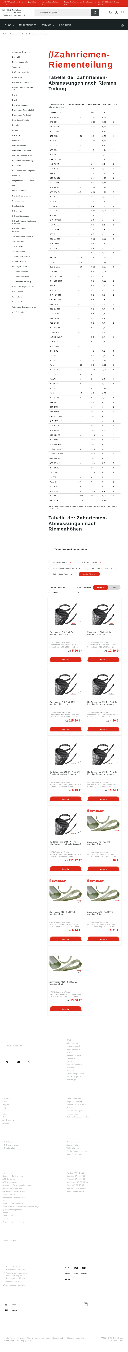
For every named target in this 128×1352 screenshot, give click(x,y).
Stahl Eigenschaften (21, 256)
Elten (4, 1114)
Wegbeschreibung (74, 1102)
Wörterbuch (17, 302)
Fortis (5, 1102)
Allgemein (6, 1123)
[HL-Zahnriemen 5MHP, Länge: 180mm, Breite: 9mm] (66, 753)
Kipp (4, 1108)
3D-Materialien (8, 1148)
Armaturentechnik (74, 1064)
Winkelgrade (17, 292)
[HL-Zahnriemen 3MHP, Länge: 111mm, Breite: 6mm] (103, 683)
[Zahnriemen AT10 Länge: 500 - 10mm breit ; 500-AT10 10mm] (66, 963)
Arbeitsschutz (72, 1043)
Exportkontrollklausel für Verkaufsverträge (20, 1206)
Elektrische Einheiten (21, 120)
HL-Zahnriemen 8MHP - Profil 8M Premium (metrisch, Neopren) (102, 773)
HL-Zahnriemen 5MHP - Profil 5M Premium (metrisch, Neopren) (65, 773)
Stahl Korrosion (19, 262)
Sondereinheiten (19, 251)
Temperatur (17, 67)
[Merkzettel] (123, 12)
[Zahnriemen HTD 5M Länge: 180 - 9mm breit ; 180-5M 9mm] (66, 614)
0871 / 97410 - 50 (14, 1046)
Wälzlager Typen (19, 266)
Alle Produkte (8, 1120)
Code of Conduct (9, 1216)
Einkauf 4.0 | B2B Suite (76, 1105)
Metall (15, 186)
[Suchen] (95, 12)
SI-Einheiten (17, 246)
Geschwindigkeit (19, 145)
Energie (15, 125)
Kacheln (100, 587)
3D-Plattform (8, 1142)
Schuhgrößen (18, 241)
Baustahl (16, 57)
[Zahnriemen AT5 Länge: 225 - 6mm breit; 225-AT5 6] (103, 893)
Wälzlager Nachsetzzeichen (24, 307)
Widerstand (17, 297)
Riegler (5, 1105)
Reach (5, 1213)
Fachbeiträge (72, 1114)
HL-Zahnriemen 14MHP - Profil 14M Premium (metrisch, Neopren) (65, 843)
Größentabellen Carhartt (23, 155)
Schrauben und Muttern (22, 236)
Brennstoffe (17, 77)
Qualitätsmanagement (12, 1210)
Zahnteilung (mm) (61, 574)
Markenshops (11, 1094)
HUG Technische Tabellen (77, 1117)
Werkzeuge (71, 1080)
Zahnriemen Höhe (20, 272)
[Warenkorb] (111, 12)
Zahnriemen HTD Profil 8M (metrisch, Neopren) (99, 633)
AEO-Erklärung (9, 1219)
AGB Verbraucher (10, 1182)
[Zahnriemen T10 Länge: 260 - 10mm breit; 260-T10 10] (66, 893)
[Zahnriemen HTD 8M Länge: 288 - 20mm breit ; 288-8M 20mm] (103, 614)
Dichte (15, 95)
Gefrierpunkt (17, 140)
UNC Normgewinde (20, 72)
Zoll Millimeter (18, 312)
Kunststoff (16, 166)
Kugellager (71, 1058)
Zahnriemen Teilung (21, 282)
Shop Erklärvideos (74, 1154)
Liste (114, 587)
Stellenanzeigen (9, 1241)
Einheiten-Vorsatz (20, 105)
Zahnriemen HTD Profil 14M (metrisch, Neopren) (62, 703)
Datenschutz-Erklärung (12, 1188)
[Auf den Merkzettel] (79, 622)
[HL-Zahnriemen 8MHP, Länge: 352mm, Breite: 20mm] (103, 753)
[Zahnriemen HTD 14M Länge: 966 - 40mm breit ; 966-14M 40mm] (66, 683)
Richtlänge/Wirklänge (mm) (65, 568)
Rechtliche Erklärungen (12, 1176)
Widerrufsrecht (72, 1148)
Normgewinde (18, 201)
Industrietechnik (73, 1046)
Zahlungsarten (72, 1145)
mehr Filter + (89, 574)
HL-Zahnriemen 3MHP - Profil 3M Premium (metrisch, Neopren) (102, 703)
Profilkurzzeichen (90, 562)
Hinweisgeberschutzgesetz (14, 1197)
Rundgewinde (18, 206)
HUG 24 (69, 1108)
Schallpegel (17, 211)
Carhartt (6, 1099)
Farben (15, 130)
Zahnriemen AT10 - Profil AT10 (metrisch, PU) (63, 983)
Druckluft (70, 1071)
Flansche (16, 135)
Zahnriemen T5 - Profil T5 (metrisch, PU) (98, 843)
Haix (4, 1117)
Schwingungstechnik (75, 1074)
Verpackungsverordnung (13, 1222)
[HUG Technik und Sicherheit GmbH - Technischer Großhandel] (14, 13)
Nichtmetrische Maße (21, 196)
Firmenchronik (8, 1194)
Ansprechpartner (73, 1099)
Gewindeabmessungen (22, 150)
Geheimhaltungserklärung (13, 1191)
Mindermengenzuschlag (76, 1151)
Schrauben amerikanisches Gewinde (24, 222)
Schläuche (71, 1067)
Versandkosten (72, 1142)
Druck (14, 100)
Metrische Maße (19, 191)
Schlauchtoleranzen (21, 216)
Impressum (7, 1173)
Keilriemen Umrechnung (22, 161)
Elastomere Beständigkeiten (24, 110)
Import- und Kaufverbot (12, 1204)
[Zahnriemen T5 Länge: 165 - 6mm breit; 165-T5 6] (103, 823)
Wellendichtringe (73, 1055)
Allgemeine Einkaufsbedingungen (17, 1185)
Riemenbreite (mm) (100, 568)
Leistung (16, 176)
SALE (68, 1040)
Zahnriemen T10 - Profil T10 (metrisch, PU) (62, 913)
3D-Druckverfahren (10, 1145)
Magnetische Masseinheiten (24, 181)
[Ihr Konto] (117, 12)
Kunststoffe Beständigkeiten (24, 171)
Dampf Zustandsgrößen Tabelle (22, 88)
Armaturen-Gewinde (21, 52)
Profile (69, 1061)
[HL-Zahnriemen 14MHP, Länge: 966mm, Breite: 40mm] (66, 823)
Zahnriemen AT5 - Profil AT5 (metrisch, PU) (100, 913)
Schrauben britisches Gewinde (21, 230)
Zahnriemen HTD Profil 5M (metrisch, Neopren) (62, 633)
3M (3, 1111)
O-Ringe (70, 1052)
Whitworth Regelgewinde (23, 287)
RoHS (5, 1200)
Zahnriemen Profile (20, 277)
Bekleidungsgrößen (20, 62)
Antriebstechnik (73, 1049)
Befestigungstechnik (75, 1077)
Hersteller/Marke (60, 562)
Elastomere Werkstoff (21, 115)
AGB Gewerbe (8, 1179)
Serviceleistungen (74, 1111)
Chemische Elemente (21, 82)
